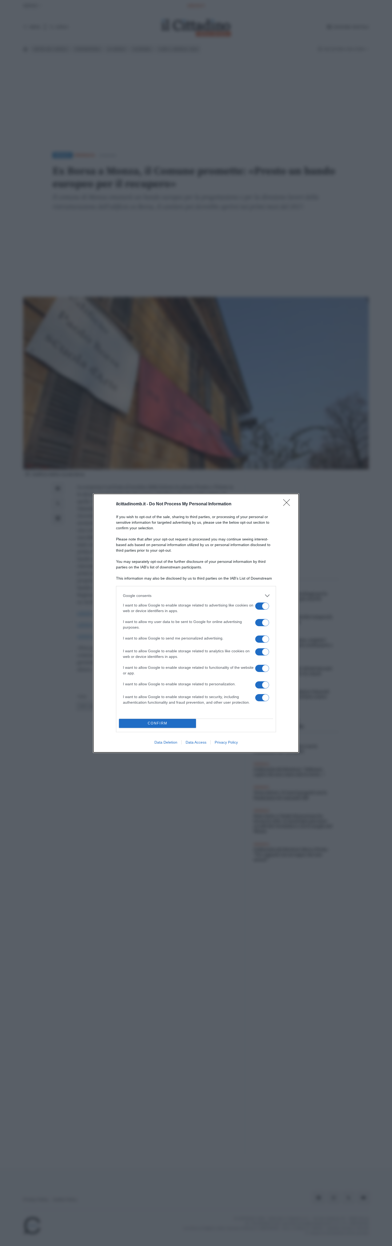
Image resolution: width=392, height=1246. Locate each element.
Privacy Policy (226, 742)
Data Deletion (165, 742)
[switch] (262, 606)
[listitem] (196, 596)
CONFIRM (157, 723)
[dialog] (196, 623)
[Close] (288, 504)
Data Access (196, 742)
